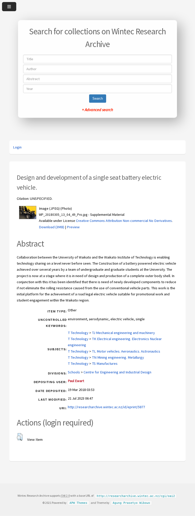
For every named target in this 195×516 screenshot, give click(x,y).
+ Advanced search (97, 109)
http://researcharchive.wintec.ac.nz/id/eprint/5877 (106, 407)
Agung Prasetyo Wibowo (131, 503)
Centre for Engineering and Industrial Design (117, 372)
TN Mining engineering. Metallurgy (118, 357)
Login (17, 147)
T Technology (78, 332)
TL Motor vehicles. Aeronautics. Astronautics (126, 351)
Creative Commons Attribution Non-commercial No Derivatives (124, 220)
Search (97, 98)
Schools (74, 372)
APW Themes (78, 503)
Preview (73, 227)
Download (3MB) (51, 227)
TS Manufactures (105, 363)
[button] (20, 437)
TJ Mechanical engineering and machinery (123, 332)
